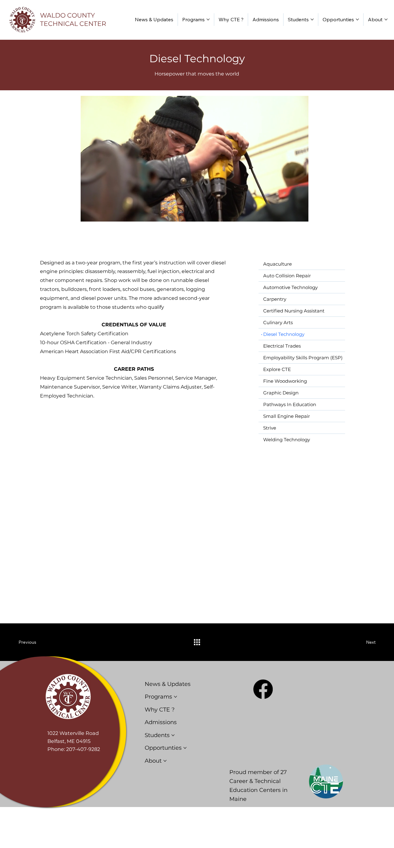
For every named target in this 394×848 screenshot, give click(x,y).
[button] (297, 214)
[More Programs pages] (208, 19)
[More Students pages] (312, 19)
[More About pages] (386, 19)
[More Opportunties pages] (357, 19)
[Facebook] (263, 689)
